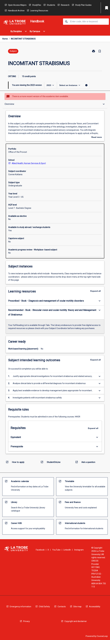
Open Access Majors (17, 5)
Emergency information (20, 606)
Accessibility (94, 606)
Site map (77, 606)
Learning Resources (39, 10)
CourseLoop (102, 636)
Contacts (62, 606)
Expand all (95, 291)
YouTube (56, 550)
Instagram (79, 550)
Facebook (40, 550)
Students (51, 5)
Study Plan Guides (83, 5)
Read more (96, 137)
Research (65, 5)
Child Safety (44, 606)
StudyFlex (36, 5)
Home (5, 39)
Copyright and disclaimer (75, 621)
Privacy (26, 621)
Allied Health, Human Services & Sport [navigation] (29, 163)
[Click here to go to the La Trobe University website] (14, 23)
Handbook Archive (16, 10)
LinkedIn (67, 550)
